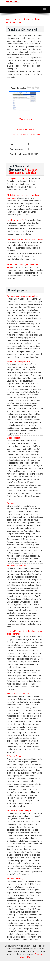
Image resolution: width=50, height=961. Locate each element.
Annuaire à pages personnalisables (22, 296)
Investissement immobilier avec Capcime (25, 239)
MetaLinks (12, 1)
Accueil (9, 19)
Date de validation (18, 154)
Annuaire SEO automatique (19, 810)
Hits (11, 143)
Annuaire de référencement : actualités (23, 171)
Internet (18, 19)
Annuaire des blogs (15, 878)
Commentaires (16, 149)
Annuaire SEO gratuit (16, 565)
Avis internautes (18, 87)
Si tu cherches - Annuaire (18, 693)
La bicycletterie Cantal (17, 178)
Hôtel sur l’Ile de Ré (15, 220)
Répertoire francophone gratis (20, 361)
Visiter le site (25, 119)
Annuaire (11, 503)
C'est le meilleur (14, 437)
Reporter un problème (25, 129)
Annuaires (28, 19)
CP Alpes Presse (14, 756)
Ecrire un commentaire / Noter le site (26, 134)
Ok (28, 956)
